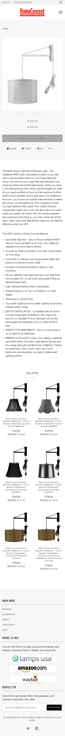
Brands (6, 609)
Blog (32, 720)
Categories (8, 614)
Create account (23, 2)
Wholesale (8, 625)
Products (50, 717)
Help (5, 630)
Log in (5, 2)
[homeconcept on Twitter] (28, 729)
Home (5, 29)
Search (31, 717)
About (6, 619)
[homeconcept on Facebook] (37, 729)
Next (58, 76)
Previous (6, 76)
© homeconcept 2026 (15, 717)
